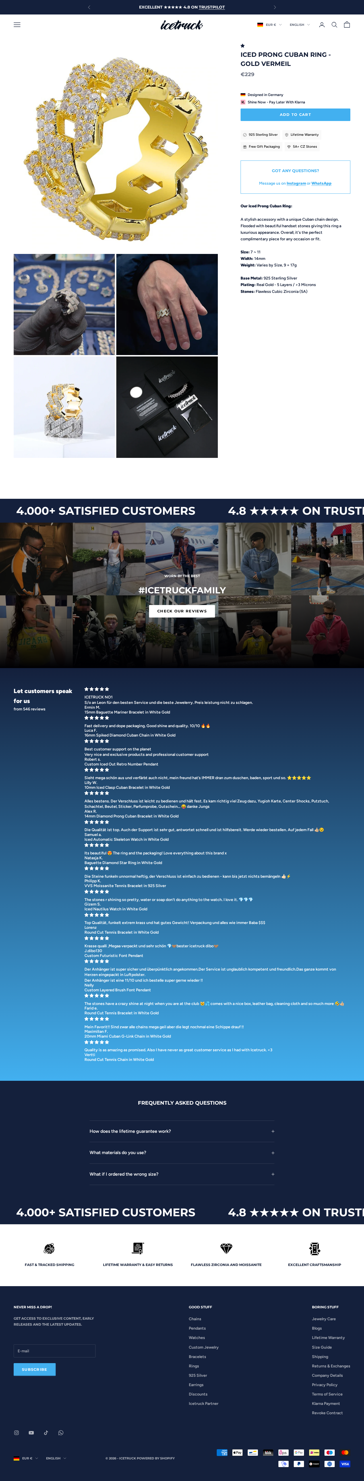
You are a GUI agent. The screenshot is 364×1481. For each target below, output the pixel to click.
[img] (215, 689)
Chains (195, 1319)
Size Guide (322, 1347)
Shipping (320, 1356)
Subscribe (34, 1369)
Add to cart (295, 114)
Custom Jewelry (204, 1347)
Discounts (198, 1394)
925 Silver (198, 1375)
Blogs (317, 1328)
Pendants (197, 1328)
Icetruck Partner (203, 1403)
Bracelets (197, 1356)
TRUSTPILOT (212, 7)
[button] (244, 45)
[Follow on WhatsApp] (61, 1433)
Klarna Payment (326, 1403)
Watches (197, 1337)
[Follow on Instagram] (16, 1433)
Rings (194, 1366)
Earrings (196, 1384)
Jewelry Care (324, 1319)
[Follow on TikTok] (46, 1433)
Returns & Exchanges (331, 1366)
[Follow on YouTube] (31, 1433)
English (297, 25)
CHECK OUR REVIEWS (182, 611)
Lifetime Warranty (328, 1337)
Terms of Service (327, 1394)
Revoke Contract (327, 1413)
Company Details (327, 1375)
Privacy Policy (325, 1384)
